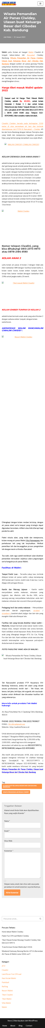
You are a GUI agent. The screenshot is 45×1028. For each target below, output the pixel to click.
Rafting (5, 986)
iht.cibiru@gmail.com (17, 724)
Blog (20, 1025)
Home (4, 1025)
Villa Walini (6, 1003)
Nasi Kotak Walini (9, 978)
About (12, 1025)
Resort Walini (7, 990)
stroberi (36, 610)
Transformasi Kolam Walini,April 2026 (17, 947)
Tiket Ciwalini (7, 995)
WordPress (33, 1021)
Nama (7, 821)
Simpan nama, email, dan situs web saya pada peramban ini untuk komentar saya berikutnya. (22, 885)
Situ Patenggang (33, 540)
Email (7, 831)
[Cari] (40, 918)
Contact (29, 1025)
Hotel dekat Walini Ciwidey (12, 932)
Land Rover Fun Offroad (11, 974)
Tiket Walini (6, 999)
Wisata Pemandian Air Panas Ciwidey (16, 792)
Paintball (5, 982)
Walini (9, 37)
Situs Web (8, 841)
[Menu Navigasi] (40, 3)
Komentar (8, 851)
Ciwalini (5, 970)
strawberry (6, 613)
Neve (10, 1021)
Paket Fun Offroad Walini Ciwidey (15, 936)
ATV (3, 966)
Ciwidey (37, 129)
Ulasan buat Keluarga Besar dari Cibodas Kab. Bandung (20, 786)
